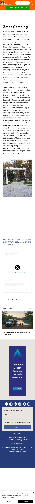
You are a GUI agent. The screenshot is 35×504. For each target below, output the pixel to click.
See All (30, 308)
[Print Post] (20, 299)
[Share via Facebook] (4, 299)
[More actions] (31, 23)
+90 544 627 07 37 (17, 443)
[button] (22, 2)
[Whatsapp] (6, 404)
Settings (9, 501)
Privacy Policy (17, 433)
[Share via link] (16, 299)
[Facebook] (19, 404)
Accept (26, 501)
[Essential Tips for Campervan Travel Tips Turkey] (17, 320)
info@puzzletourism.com (18, 437)
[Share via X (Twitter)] (8, 299)
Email (6, 414)
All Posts (4, 14)
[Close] (33, 494)
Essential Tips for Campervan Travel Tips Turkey (17, 333)
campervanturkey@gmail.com (17, 440)
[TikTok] (24, 404)
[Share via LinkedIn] (12, 299)
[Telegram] (11, 404)
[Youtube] (28, 404)
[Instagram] (15, 404)
